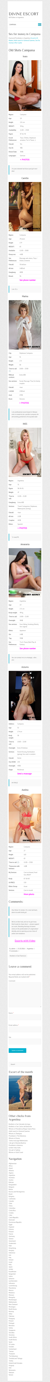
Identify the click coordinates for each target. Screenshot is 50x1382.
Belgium (11, 1187)
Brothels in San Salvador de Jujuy (19, 1124)
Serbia (11, 1328)
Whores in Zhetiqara (15, 1134)
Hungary (11, 1250)
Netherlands (13, 1302)
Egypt (10, 1225)
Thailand (12, 1354)
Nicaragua (12, 1307)
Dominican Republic (15, 1222)
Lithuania (12, 1283)
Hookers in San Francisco (18, 956)
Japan (10, 1267)
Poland (11, 1321)
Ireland (11, 1260)
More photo (29, 894)
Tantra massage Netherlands (18, 1141)
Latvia (11, 1276)
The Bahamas (13, 1356)
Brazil (10, 1194)
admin (13, 949)
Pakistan (11, 1316)
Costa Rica (12, 1210)
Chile (10, 1203)
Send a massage (24, 773)
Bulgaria (11, 1196)
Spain (10, 1342)
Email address (14, 1025)
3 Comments (13, 951)
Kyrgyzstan (12, 1274)
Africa (10, 1166)
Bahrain (11, 1182)
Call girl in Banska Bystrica (17, 1143)
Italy (10, 1265)
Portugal (11, 1323)
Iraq (10, 1257)
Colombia (12, 1208)
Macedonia (12, 1288)
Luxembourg (13, 1286)
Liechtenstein (13, 1281)
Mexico (11, 1290)
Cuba (10, 1215)
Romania (11, 1326)
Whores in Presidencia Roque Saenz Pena (22, 1129)
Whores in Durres (14, 1138)
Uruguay (11, 1365)
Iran (10, 1255)
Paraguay (12, 1319)
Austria (11, 1180)
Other (10, 1314)
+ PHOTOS (24, 159)
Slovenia (11, 1335)
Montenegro (13, 1300)
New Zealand (13, 1304)
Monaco (11, 1295)
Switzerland (12, 1349)
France (11, 1234)
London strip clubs (15, 1148)
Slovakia (11, 1333)
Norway (11, 1311)
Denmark (12, 1220)
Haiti (10, 1246)
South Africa (13, 1337)
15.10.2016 (21, 949)
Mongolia (12, 1297)
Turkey (11, 1361)
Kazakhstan (12, 1272)
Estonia (11, 1229)
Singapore (12, 1330)
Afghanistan (13, 1164)
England (11, 1227)
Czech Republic (13, 1218)
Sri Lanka (12, 1344)
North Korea (13, 1309)
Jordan (11, 1269)
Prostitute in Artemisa (16, 1145)
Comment (12, 981)
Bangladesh (13, 1185)
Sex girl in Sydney (14, 1150)
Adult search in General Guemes (24, 40)
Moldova (12, 1293)
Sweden (11, 1347)
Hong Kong (12, 1248)
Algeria (11, 1173)
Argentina (30, 949)
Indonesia (12, 1253)
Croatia (11, 1213)
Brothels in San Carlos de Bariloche (20, 1127)
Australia (12, 1178)
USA (10, 1368)
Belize (11, 1189)
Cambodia (12, 1199)
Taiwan (11, 1351)
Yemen (11, 1375)
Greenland (12, 1241)
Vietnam (11, 1373)
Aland (11, 1168)
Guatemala (12, 1243)
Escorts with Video (25, 940)
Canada (11, 1201)
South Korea (13, 1340)
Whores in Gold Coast (16, 1152)
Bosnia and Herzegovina (17, 1192)
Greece (11, 1239)
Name (11, 1013)
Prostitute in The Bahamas (17, 1136)
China (10, 1206)
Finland (11, 1232)
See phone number (28, 280)
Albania (11, 1171)
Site (10, 1037)
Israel (10, 1262)
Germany (12, 1236)
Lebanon (11, 1279)
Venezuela (12, 1370)
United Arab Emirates (15, 1363)
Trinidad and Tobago (15, 1358)
